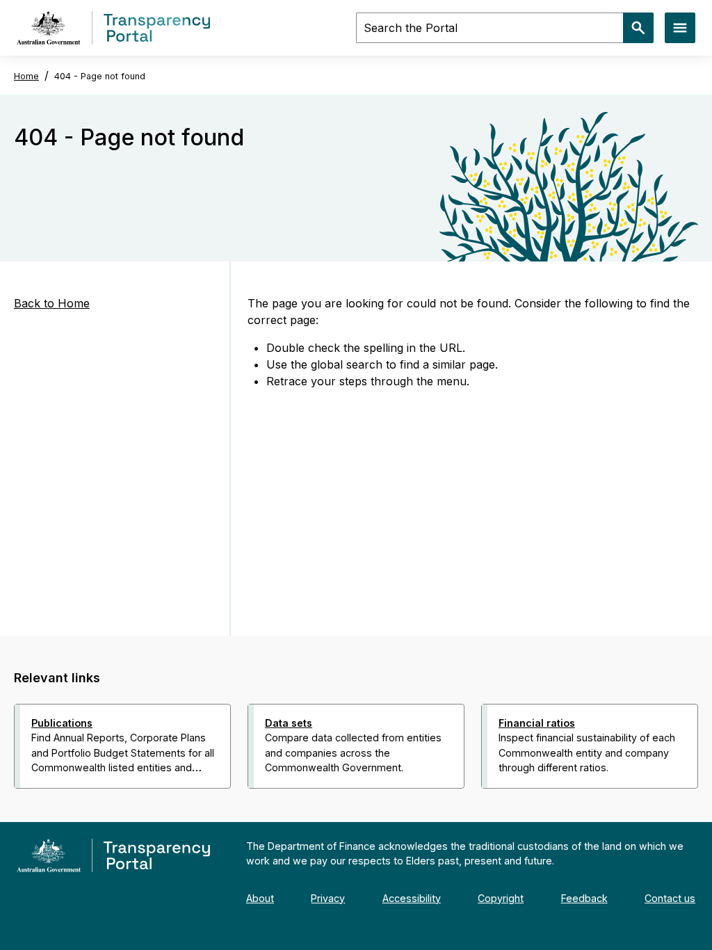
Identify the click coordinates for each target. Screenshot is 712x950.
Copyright (501, 898)
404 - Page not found (99, 76)
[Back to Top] (325, 806)
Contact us (670, 898)
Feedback (584, 898)
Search (638, 28)
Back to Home (52, 303)
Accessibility (411, 898)
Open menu (680, 28)
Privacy (328, 898)
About (260, 898)
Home (26, 76)
